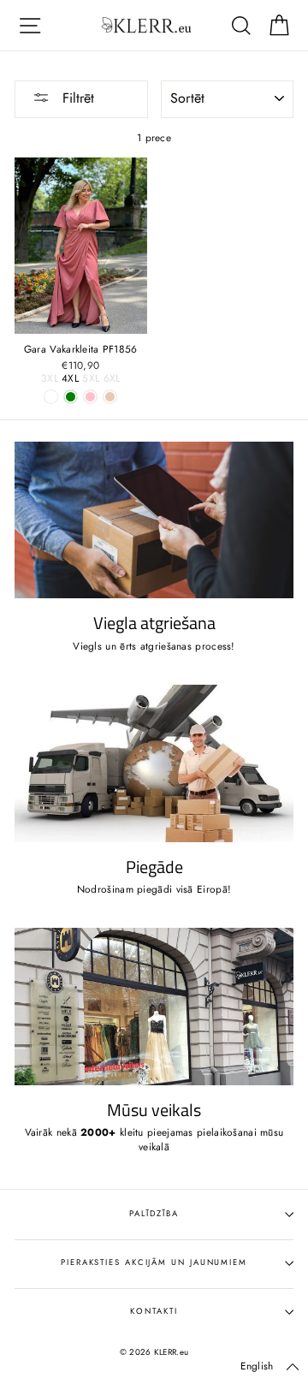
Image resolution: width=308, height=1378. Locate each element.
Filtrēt (76, 98)
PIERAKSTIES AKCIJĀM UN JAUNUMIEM (154, 1262)
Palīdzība (153, 1214)
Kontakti (153, 1311)
